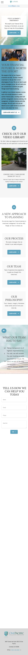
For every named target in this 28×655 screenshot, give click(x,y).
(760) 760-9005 (15, 650)
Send (13, 432)
